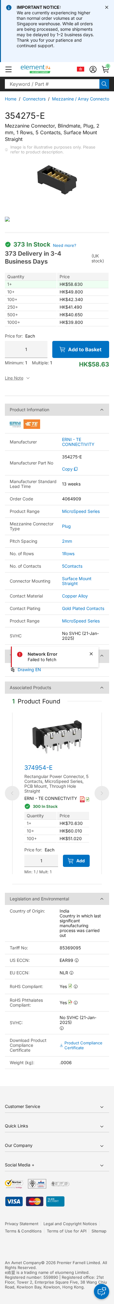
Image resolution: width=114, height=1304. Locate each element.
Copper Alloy (75, 595)
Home (10, 98)
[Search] (104, 84)
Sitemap (99, 1231)
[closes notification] (106, 7)
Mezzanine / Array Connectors (82, 98)
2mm (67, 541)
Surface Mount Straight (77, 581)
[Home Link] (47, 69)
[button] (8, 69)
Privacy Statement (21, 1223)
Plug (66, 526)
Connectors (34, 98)
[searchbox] (52, 84)
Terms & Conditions (23, 1231)
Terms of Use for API (66, 1231)
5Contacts (72, 566)
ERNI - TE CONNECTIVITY (78, 442)
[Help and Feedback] (101, 1291)
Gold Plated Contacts (83, 608)
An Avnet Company (23, 1262)
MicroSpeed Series (81, 511)
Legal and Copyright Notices (70, 1223)
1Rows (68, 553)
